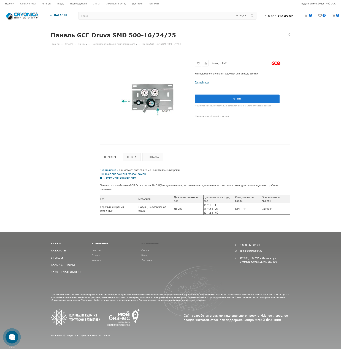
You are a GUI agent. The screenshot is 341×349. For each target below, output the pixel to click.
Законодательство (66, 271)
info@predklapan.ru (251, 250)
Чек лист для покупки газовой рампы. (123, 173)
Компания (100, 243)
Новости (96, 250)
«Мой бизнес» (268, 320)
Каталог (57, 243)
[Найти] (252, 16)
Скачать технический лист (120, 177)
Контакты (97, 260)
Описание (110, 157)
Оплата (131, 157)
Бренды (57, 257)
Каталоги (58, 250)
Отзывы (96, 255)
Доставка (153, 157)
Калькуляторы (63, 264)
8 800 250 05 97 (280, 16)
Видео (144, 255)
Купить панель (109, 169)
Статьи (145, 250)
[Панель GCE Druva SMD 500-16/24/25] (148, 99)
